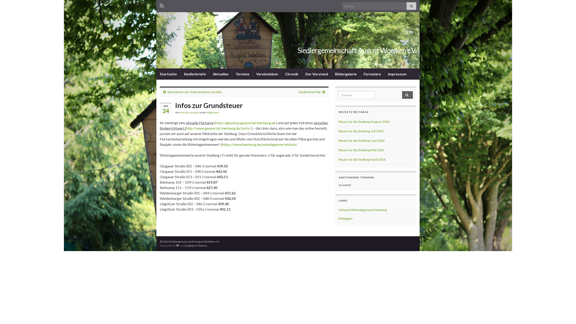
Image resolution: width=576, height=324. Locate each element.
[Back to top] (566, 314)
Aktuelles (221, 74)
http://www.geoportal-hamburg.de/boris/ (218, 128)
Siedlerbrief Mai (310, 92)
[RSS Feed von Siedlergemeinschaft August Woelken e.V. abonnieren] (162, 5)
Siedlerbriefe (195, 74)
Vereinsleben (267, 74)
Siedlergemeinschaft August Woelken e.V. (356, 50)
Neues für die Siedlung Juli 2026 (361, 131)
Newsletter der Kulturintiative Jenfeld (194, 92)
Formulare (372, 74)
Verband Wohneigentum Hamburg (363, 210)
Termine (242, 74)
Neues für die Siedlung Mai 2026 (361, 150)
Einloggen (346, 218)
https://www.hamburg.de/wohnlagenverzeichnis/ (259, 144)
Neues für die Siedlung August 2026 (364, 122)
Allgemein (213, 112)
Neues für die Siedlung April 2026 (362, 159)
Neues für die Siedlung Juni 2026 (362, 140)
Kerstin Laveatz (189, 112)
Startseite (168, 74)
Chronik (291, 74)
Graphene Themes (195, 245)
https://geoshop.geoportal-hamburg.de (245, 123)
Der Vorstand (316, 74)
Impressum (397, 74)
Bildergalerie (346, 74)
